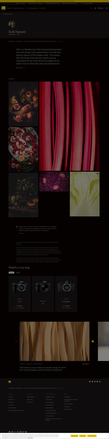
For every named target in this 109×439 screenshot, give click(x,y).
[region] (54, 436)
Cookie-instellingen (74, 435)
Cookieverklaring (30, 437)
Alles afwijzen (82, 435)
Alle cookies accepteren (92, 435)
